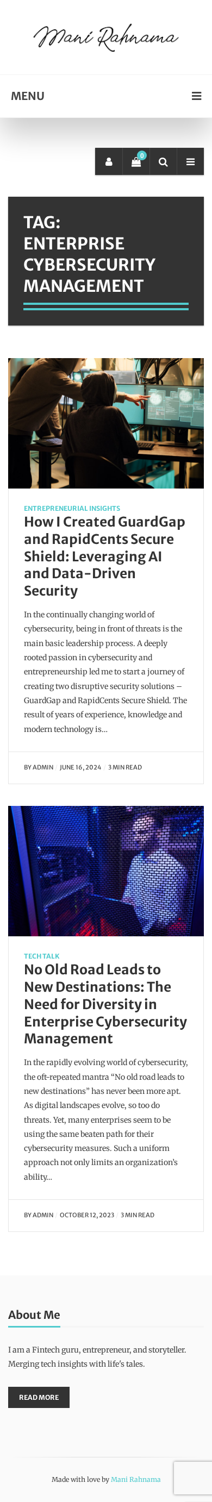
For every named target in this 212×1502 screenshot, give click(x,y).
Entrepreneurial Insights (72, 508)
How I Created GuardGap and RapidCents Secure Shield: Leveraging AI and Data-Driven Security (104, 556)
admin (43, 767)
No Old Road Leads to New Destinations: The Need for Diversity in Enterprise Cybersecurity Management (105, 1004)
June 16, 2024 (81, 767)
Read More (39, 1397)
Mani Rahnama (136, 1479)
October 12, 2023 (87, 1215)
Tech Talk (42, 956)
